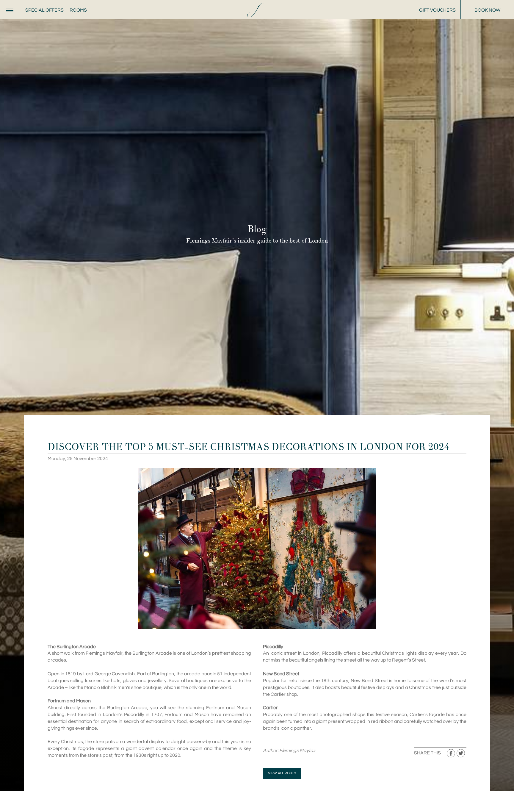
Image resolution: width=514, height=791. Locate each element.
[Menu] (9, 10)
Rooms (78, 10)
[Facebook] (451, 753)
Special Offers (44, 10)
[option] (257, 395)
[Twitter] (461, 753)
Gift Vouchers (437, 10)
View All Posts (282, 773)
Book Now (487, 10)
